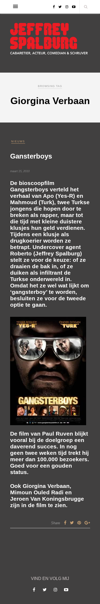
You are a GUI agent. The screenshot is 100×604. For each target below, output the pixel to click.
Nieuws (18, 141)
